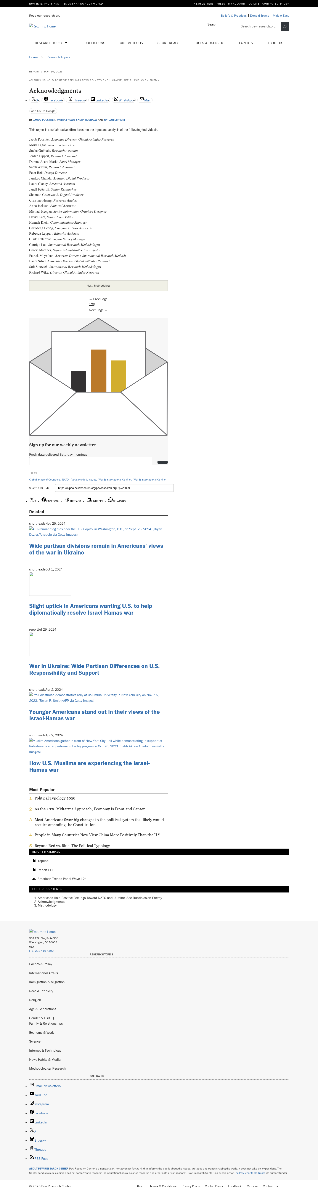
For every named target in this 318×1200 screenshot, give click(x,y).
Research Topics (49, 43)
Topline (43, 861)
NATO (65, 479)
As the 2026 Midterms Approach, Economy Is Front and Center (90, 809)
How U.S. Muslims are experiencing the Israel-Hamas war (89, 766)
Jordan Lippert (114, 120)
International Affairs (43, 973)
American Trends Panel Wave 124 (62, 879)
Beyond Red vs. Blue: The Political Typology (72, 845)
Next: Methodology (98, 285)
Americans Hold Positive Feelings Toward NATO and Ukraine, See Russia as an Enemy (94, 80)
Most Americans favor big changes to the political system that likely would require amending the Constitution (99, 822)
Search (212, 24)
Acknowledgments (51, 901)
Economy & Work (41, 1032)
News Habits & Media (45, 1059)
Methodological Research (47, 1068)
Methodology (47, 905)
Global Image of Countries (44, 479)
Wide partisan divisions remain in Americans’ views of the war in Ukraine (96, 549)
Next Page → (98, 310)
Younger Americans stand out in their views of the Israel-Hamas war (94, 715)
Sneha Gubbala (86, 120)
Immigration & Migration (47, 982)
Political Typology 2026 (55, 798)
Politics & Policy (40, 964)
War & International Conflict (114, 479)
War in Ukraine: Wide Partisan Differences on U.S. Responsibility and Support (94, 669)
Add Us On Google (43, 111)
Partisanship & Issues (83, 479)
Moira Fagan (66, 120)
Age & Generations (42, 1009)
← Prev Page (98, 299)
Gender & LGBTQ (41, 1018)
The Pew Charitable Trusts (249, 1173)
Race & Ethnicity (41, 991)
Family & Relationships (46, 1023)
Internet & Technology (45, 1050)
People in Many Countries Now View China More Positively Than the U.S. (98, 835)
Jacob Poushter (44, 120)
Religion (35, 1000)
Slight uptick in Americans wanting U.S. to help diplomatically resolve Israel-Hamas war (90, 609)
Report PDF (46, 870)
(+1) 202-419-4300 (41, 951)
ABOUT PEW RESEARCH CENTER (49, 1168)
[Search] (285, 26)
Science (34, 1041)
